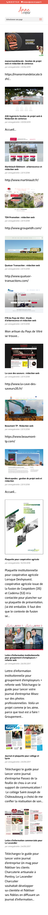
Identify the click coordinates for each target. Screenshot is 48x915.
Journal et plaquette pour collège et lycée (22, 757)
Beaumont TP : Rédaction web (19, 426)
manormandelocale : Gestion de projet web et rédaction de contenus (23, 62)
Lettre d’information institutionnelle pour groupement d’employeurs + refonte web (22, 658)
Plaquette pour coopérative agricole (22, 559)
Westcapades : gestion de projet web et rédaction (23, 479)
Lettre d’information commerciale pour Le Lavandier (23, 841)
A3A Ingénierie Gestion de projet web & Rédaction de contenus (23, 117)
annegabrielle (13, 67)
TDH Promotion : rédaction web (20, 217)
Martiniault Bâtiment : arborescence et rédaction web (23, 168)
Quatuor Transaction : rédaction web (22, 265)
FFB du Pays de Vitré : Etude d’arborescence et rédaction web (20, 319)
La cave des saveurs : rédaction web (22, 373)
